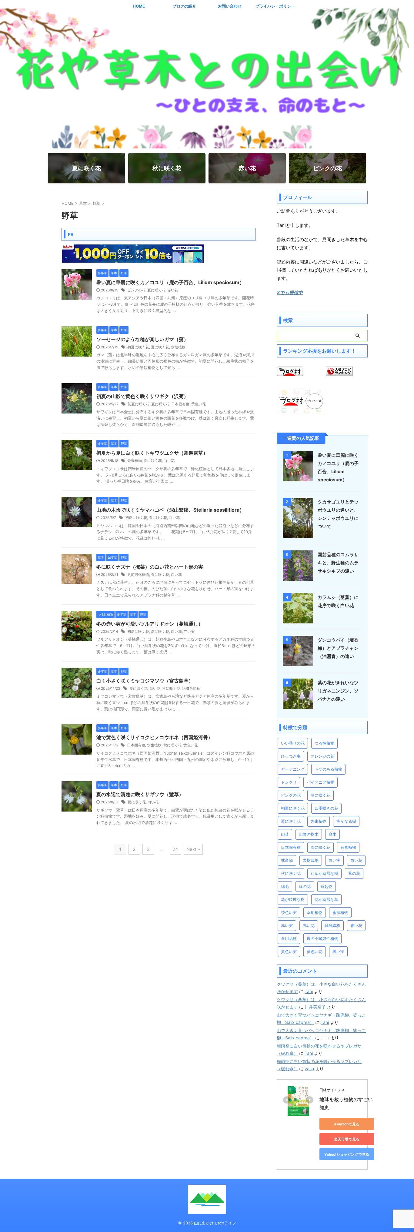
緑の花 (305, 886)
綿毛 (285, 886)
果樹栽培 (311, 860)
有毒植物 (348, 847)
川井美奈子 (315, 1006)
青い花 (356, 925)
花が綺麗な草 (326, 899)
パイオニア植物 (320, 782)
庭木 (332, 834)
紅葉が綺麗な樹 (324, 873)
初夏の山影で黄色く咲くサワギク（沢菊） (142, 396)
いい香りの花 (293, 743)
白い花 (169, 460)
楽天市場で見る (346, 1139)
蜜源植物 (340, 912)
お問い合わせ (230, 6)
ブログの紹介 (184, 6)
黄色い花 (198, 404)
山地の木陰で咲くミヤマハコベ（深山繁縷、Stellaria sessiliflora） (170, 510)
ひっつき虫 (291, 756)
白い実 (334, 860)
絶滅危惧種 (191, 688)
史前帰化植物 (138, 574)
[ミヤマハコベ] (77, 524)
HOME (139, 6)
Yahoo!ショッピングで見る (346, 1154)
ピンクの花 (136, 290)
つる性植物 (324, 743)
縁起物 (326, 886)
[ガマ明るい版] (77, 353)
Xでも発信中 (290, 292)
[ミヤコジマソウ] (77, 695)
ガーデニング (293, 769)
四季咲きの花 (326, 808)
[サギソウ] (77, 808)
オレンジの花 (322, 756)
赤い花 (172, 290)
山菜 (285, 834)
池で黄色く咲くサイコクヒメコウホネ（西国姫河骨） (154, 737)
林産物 (287, 860)
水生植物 (154, 745)
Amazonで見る (346, 1124)
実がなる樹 (346, 821)
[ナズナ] (77, 581)
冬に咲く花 (320, 795)
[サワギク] (77, 410)
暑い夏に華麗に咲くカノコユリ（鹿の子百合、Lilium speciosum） (170, 282)
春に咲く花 (153, 460)
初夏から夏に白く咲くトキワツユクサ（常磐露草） (152, 453)
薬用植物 (314, 912)
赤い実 (189, 631)
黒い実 (338, 951)
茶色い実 (289, 912)
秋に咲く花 (171, 688)
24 (175, 849)
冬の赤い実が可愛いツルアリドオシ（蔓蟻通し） (149, 624)
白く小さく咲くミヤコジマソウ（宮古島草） (144, 681)
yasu (309, 1068)
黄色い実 (289, 951)
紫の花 (354, 873)
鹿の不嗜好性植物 (322, 938)
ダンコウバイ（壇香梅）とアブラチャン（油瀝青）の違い (338, 648)
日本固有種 (180, 404)
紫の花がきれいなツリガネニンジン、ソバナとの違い (338, 691)
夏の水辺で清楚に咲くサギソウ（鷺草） (140, 794)
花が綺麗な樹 (293, 899)
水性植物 (178, 347)
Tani (309, 991)
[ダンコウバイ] (298, 663)
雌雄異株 (332, 925)
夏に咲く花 (156, 290)
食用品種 (289, 938)
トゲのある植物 (328, 769)
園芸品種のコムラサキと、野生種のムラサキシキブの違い (338, 563)
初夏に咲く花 (138, 347)
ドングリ (289, 782)
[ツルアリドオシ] (77, 638)
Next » (193, 849)
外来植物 (134, 460)
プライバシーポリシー (275, 6)
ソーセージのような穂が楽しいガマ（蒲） (142, 339)
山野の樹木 (309, 834)
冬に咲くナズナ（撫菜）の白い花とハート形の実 (149, 567)
